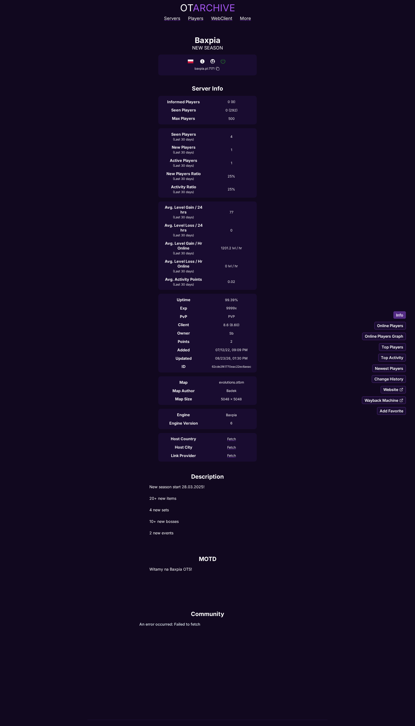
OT (207, 8)
